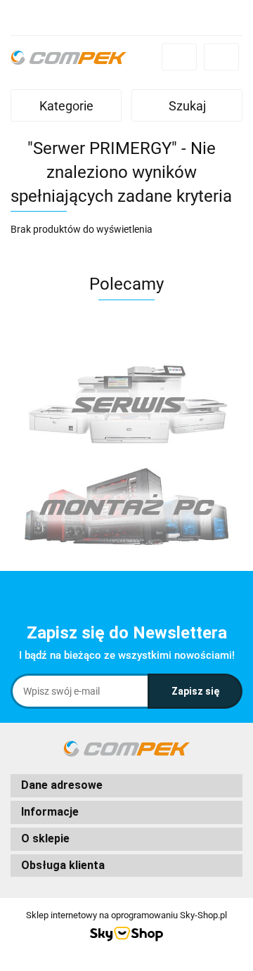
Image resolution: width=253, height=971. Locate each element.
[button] (126, 785)
